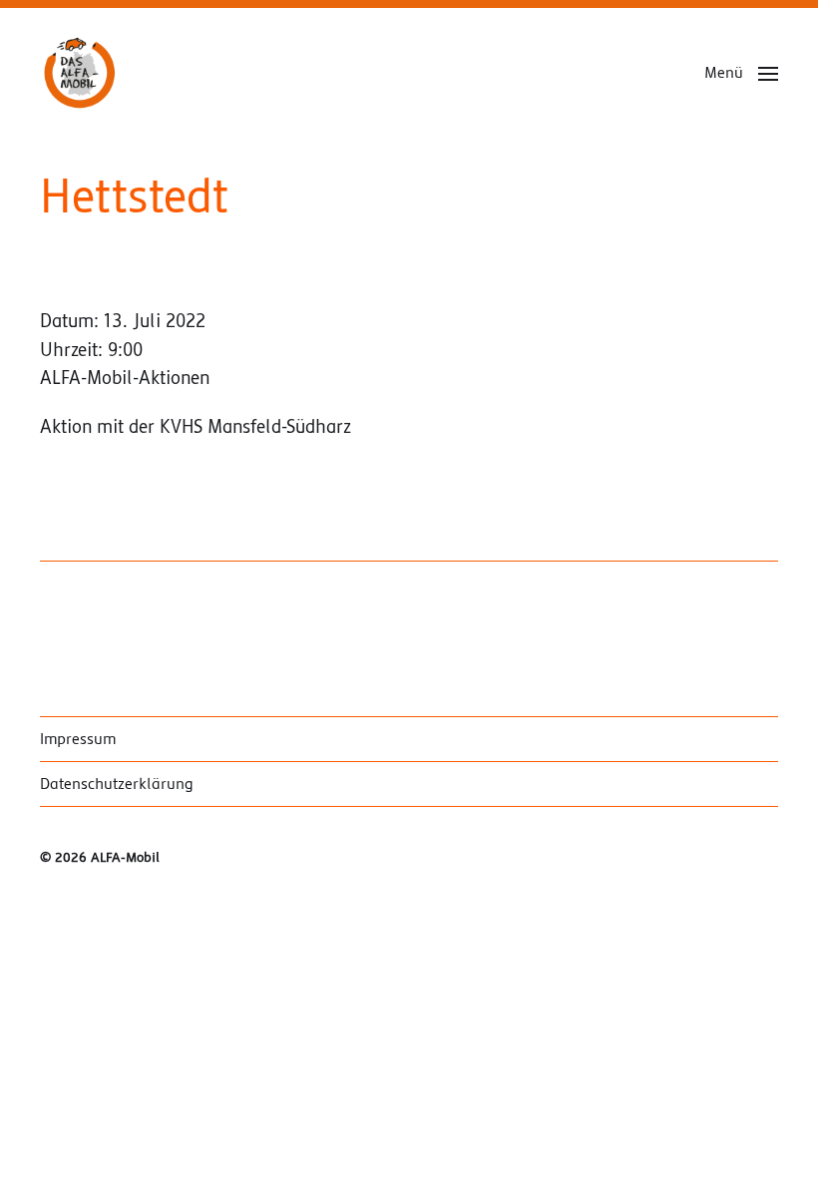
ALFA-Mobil (125, 857)
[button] (741, 73)
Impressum (78, 739)
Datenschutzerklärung (117, 784)
